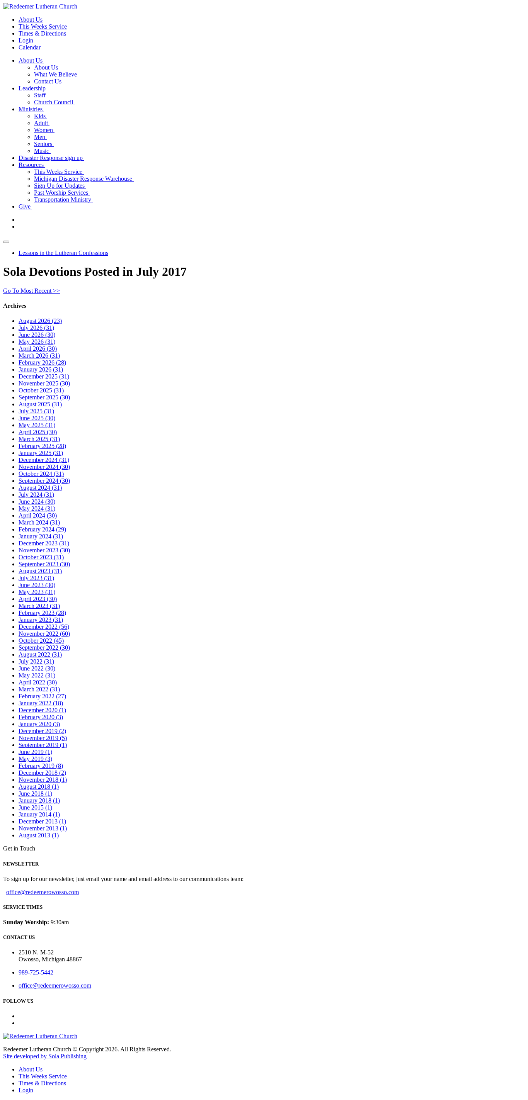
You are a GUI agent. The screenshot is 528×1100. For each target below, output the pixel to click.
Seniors (44, 144)
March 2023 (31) (39, 606)
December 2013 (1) (42, 821)
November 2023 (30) (44, 550)
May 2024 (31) (37, 508)
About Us (31, 19)
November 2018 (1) (43, 779)
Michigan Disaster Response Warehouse (84, 178)
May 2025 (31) (37, 425)
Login (26, 40)
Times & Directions (42, 33)
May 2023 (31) (37, 592)
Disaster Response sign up (51, 157)
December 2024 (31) (44, 460)
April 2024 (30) (38, 515)
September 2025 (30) (44, 397)
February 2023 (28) (42, 612)
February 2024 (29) (42, 529)
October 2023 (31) (41, 557)
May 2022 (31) (37, 675)
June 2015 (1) (35, 807)
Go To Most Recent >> (31, 290)
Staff (40, 95)
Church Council (54, 102)
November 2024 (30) (44, 466)
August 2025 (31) (40, 404)
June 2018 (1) (35, 793)
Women (44, 130)
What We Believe (56, 74)
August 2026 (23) (40, 320)
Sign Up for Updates (60, 185)
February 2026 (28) (42, 362)
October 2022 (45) (41, 640)
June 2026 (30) (37, 334)
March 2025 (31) (39, 439)
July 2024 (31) (36, 494)
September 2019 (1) (43, 745)
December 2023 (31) (44, 543)
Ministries (31, 109)
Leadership (33, 88)
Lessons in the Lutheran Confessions (63, 253)
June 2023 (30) (37, 585)
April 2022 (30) (38, 682)
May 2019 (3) (35, 758)
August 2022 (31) (40, 654)
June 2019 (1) (35, 752)
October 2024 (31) (41, 473)
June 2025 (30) (37, 418)
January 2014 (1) (39, 814)
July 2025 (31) (36, 411)
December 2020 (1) (42, 710)
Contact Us (48, 81)
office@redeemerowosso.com (42, 892)
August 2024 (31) (40, 487)
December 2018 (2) (42, 772)
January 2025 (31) (41, 453)
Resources (32, 164)
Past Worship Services (62, 192)
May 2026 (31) (37, 341)
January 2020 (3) (39, 724)
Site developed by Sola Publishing (45, 1056)
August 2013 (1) (39, 835)
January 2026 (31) (41, 369)
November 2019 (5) (43, 738)
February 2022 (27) (42, 696)
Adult (41, 123)
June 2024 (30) (37, 501)
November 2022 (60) (44, 633)
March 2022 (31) (39, 689)
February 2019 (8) (41, 765)
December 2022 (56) (44, 626)
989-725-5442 (36, 972)
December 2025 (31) (44, 376)
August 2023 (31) (40, 571)
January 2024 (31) (41, 536)
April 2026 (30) (38, 348)
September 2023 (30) (44, 564)
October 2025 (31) (41, 390)
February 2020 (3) (41, 717)
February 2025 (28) (42, 446)
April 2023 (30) (38, 599)
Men (40, 137)
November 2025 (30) (44, 383)
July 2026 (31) (36, 327)
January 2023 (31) (41, 619)
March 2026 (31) (39, 355)
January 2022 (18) (41, 703)
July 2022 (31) (36, 661)
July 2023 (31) (36, 578)
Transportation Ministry (63, 199)
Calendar (30, 47)
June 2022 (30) (37, 668)
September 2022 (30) (44, 647)
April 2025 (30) (38, 432)
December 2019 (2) (42, 731)
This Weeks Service (43, 26)
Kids (40, 116)
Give (25, 206)
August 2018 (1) (39, 786)
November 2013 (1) (43, 828)
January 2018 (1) (39, 800)
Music (42, 151)
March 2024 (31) (39, 522)
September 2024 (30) (44, 480)
